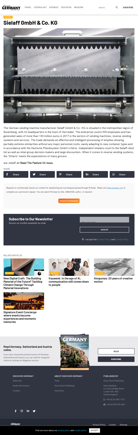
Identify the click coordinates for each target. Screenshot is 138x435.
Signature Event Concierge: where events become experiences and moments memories (20, 316)
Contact (16, 390)
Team (56, 381)
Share (16, 174)
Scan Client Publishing (64, 386)
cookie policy (80, 430)
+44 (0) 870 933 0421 (115, 404)
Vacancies (59, 390)
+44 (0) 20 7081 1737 (115, 399)
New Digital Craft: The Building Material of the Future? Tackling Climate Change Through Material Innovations (23, 283)
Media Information (21, 386)
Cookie (112, 425)
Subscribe (128, 7)
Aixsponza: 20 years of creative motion (113, 280)
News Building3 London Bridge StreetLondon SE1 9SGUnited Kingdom (114, 390)
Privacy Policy (104, 239)
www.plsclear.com (115, 188)
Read (116, 351)
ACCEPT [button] (94, 430)
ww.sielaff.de (12, 162)
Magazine (78, 7)
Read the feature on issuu (36, 162)
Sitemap (123, 425)
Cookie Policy (121, 239)
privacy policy (64, 430)
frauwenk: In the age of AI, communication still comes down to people (69, 281)
